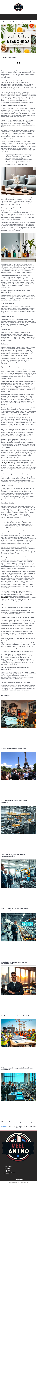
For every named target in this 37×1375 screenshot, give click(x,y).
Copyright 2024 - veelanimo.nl (18, 1182)
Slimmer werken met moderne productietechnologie (17, 1122)
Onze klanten (18, 1179)
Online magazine (9, 1172)
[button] (18, 16)
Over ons (7, 1170)
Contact (6, 1174)
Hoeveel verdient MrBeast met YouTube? (13, 748)
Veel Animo (7, 1166)
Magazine (4, 1126)
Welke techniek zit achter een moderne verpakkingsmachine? (13, 855)
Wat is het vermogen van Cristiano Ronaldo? (15, 1016)
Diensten (7, 1168)
